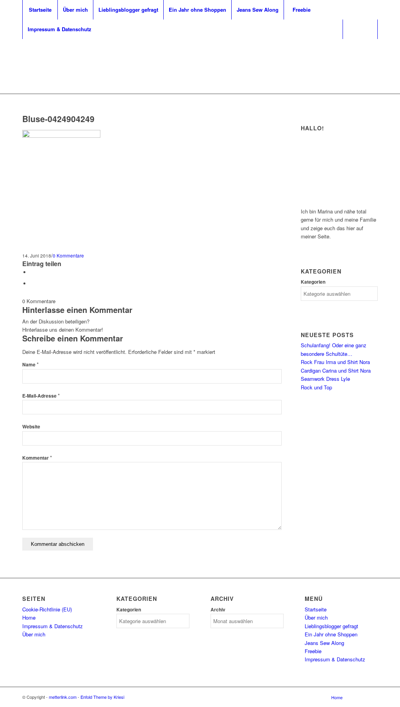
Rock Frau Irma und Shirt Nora (335, 362)
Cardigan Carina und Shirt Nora (336, 370)
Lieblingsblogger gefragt (331, 626)
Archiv (218, 609)
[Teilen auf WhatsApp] (32, 283)
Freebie (313, 651)
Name (30, 364)
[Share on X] (32, 272)
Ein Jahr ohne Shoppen (331, 634)
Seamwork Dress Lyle (325, 378)
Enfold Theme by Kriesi (102, 697)
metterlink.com (63, 697)
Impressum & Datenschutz (52, 626)
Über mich (33, 634)
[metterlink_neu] (200, 57)
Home (29, 617)
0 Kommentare (68, 255)
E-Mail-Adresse (41, 396)
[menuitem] (39, 10)
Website (31, 426)
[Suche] (360, 29)
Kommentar (37, 458)
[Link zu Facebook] (372, 56)
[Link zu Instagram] (360, 56)
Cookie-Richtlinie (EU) (47, 609)
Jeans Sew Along (324, 643)
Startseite (316, 609)
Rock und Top (316, 387)
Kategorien (313, 282)
